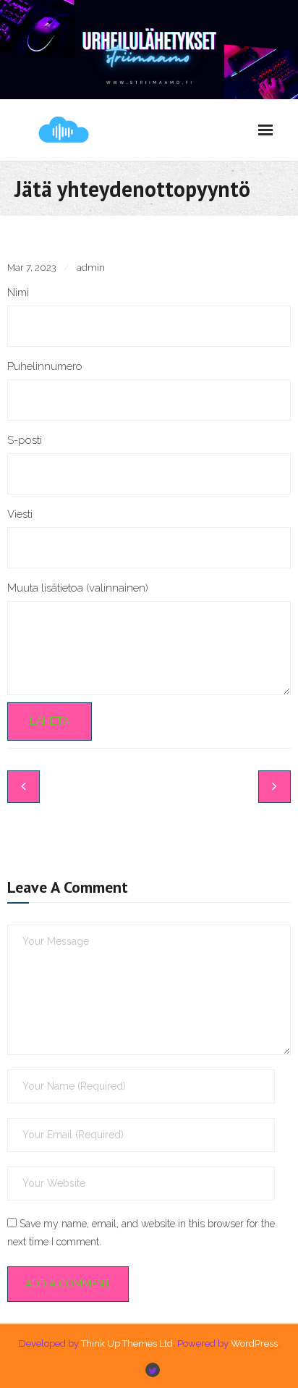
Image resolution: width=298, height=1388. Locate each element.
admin (91, 267)
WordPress (254, 1343)
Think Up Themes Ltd (127, 1343)
